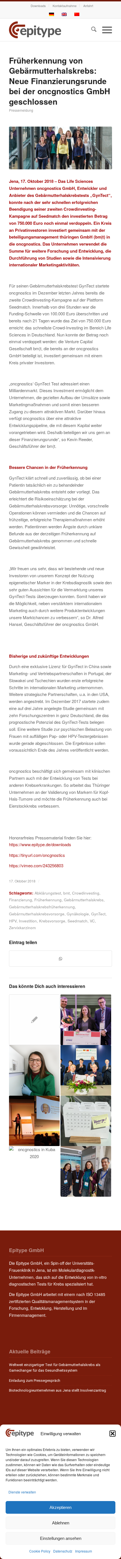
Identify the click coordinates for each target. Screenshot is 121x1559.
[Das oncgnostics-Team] (60, 148)
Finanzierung (20, 899)
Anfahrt (88, 5)
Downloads (38, 5)
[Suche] (91, 30)
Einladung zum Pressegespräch (34, 1380)
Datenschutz (62, 1551)
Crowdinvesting (85, 893)
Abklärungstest (48, 893)
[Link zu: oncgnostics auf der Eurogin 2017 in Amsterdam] (85, 1171)
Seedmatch (78, 921)
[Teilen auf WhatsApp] (60, 959)
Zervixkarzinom (22, 927)
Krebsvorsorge (52, 921)
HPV (13, 921)
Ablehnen (60, 1522)
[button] (112, 1433)
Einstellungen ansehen (60, 1538)
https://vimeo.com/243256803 (36, 865)
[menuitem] (38, 5)
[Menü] (104, 30)
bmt (66, 893)
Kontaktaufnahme (65, 5)
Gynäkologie (78, 913)
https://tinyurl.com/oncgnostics (37, 855)
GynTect (98, 913)
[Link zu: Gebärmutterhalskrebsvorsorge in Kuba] (34, 1171)
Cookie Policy (39, 1551)
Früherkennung (48, 899)
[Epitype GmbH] (50, 30)
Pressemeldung (21, 110)
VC (92, 921)
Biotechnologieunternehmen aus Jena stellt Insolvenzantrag (57, 1390)
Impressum (83, 1551)
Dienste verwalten (22, 1492)
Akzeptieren (60, 1507)
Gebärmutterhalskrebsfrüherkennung (42, 906)
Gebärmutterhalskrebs (84, 899)
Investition (28, 921)
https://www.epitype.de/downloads (40, 844)
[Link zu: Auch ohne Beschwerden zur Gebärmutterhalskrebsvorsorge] (85, 1121)
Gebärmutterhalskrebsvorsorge (36, 913)
